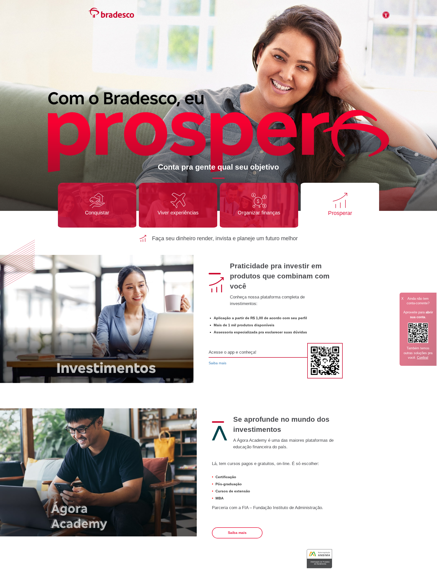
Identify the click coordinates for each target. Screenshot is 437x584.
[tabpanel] (97, 205)
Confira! (422, 357)
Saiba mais (217, 363)
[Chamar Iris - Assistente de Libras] (380, 17)
